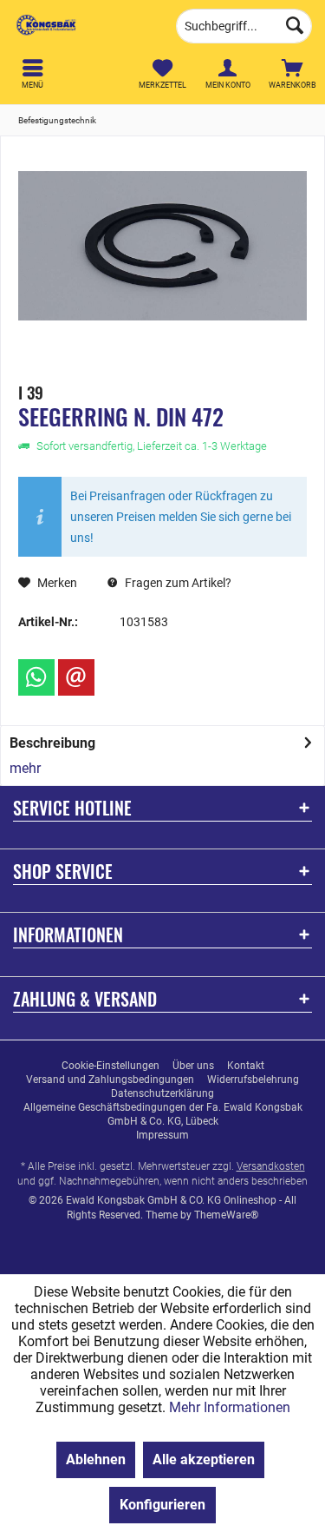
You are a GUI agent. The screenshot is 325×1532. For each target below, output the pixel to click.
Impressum (162, 1135)
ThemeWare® (226, 1215)
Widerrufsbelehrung (253, 1079)
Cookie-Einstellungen (110, 1066)
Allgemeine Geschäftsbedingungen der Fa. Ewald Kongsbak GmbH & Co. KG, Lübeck (162, 1114)
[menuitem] (292, 73)
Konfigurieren (162, 1504)
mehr (25, 768)
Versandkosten (271, 1166)
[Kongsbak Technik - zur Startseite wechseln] (81, 26)
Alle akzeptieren (204, 1459)
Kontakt (245, 1066)
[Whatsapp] (36, 677)
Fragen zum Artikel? (176, 583)
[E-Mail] (76, 677)
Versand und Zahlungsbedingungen (110, 1079)
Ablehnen (96, 1459)
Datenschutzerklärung (162, 1093)
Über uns (193, 1066)
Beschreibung (52, 743)
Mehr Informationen (229, 1407)
